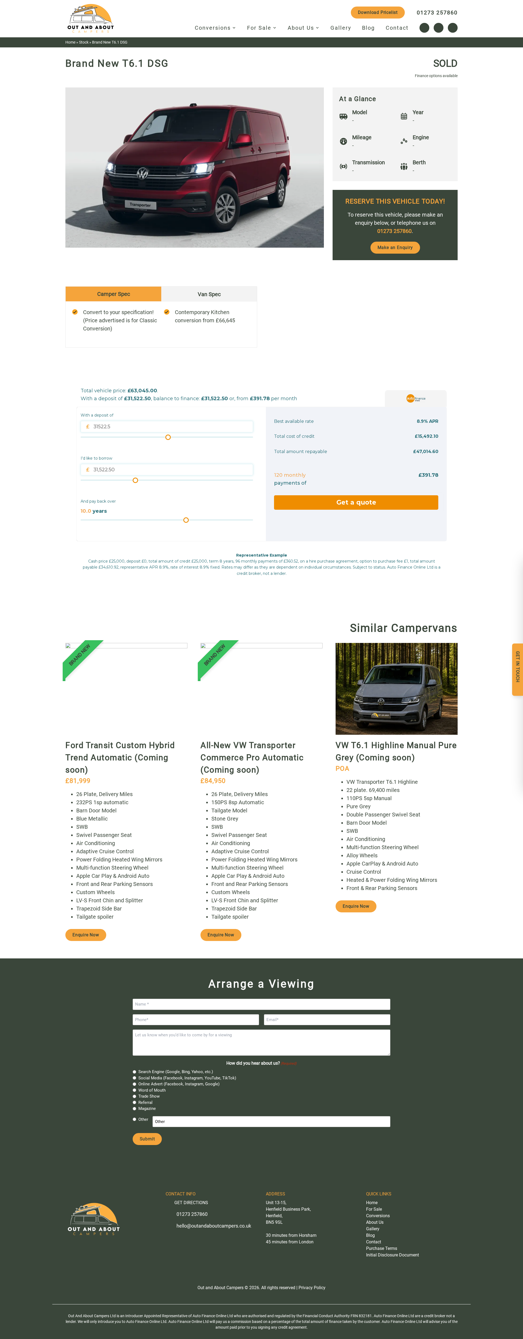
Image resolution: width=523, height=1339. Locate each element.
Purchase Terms (381, 1248)
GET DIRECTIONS (191, 1202)
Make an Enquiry (395, 247)
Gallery (340, 28)
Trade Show (149, 1096)
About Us (301, 28)
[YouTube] (452, 28)
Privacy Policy (312, 1287)
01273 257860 (437, 12)
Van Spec (209, 294)
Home (70, 42)
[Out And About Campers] (90, 19)
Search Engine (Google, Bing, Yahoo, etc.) (175, 1071)
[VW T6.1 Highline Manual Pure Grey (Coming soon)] (397, 689)
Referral (145, 1102)
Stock (84, 42)
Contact (397, 28)
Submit (147, 1138)
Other (143, 1119)
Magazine (147, 1108)
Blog (368, 28)
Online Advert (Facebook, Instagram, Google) (179, 1084)
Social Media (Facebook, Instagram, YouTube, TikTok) (187, 1078)
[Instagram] (438, 28)
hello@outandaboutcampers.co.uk (214, 1226)
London (306, 1241)
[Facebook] (424, 28)
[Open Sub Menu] (233, 28)
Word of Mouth (152, 1090)
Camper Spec (113, 294)
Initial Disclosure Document (392, 1255)
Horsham (308, 1235)
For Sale (259, 28)
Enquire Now (85, 934)
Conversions (213, 28)
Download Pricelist (378, 12)
